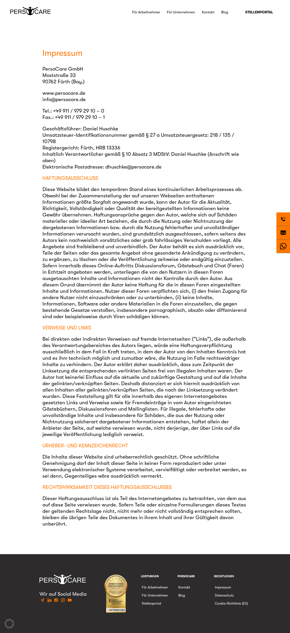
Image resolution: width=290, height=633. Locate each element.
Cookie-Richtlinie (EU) (231, 603)
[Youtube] (69, 600)
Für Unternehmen (181, 12)
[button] (9, 623)
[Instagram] (62, 600)
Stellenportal (259, 12)
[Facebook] (56, 600)
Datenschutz (224, 595)
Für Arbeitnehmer (146, 12)
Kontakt (208, 12)
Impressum (223, 587)
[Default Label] (42, 600)
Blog (224, 12)
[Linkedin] (49, 600)
